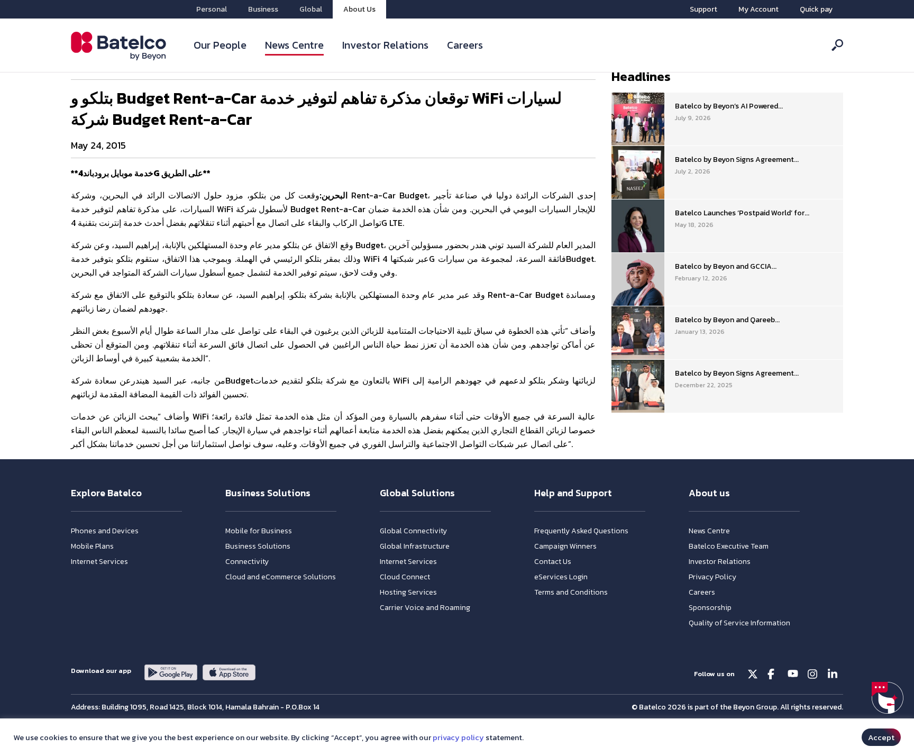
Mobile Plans (92, 546)
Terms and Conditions (571, 592)
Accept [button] (881, 737)
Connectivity (247, 561)
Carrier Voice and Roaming (425, 607)
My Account (758, 9)
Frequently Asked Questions (581, 530)
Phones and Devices (105, 530)
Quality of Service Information (739, 623)
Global (310, 9)
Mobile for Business (258, 530)
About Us (359, 9)
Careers (465, 45)
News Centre (294, 45)
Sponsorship (710, 607)
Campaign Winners (565, 546)
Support (703, 9)
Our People (220, 45)
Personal (211, 9)
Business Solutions (257, 546)
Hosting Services (408, 592)
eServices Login (561, 576)
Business (263, 9)
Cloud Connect (405, 576)
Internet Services (99, 561)
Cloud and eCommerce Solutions (280, 576)
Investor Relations (385, 45)
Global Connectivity (413, 530)
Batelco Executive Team (729, 546)
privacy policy (458, 737)
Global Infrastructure (415, 546)
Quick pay (816, 9)
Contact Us (552, 561)
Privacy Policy (712, 576)
